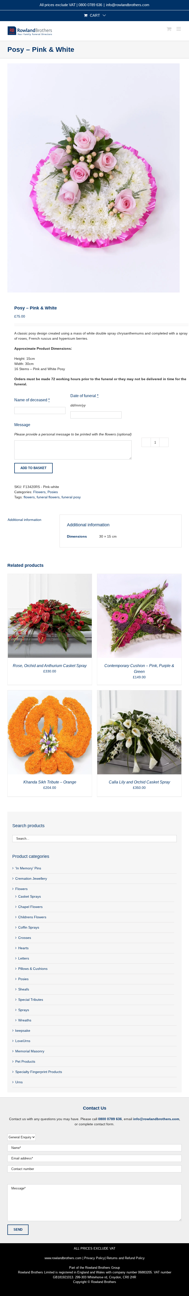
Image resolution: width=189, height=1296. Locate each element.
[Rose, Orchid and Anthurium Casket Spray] (50, 576)
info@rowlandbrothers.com (127, 5)
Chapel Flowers (30, 907)
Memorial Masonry (29, 1051)
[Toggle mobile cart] (169, 28)
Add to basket (33, 468)
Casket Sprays (29, 896)
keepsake (22, 1030)
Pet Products (25, 1061)
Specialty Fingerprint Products (38, 1072)
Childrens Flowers (32, 917)
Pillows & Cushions (32, 969)
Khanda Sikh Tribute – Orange (49, 782)
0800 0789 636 (90, 5)
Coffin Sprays (28, 927)
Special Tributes (30, 1000)
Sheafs (23, 989)
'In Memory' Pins (28, 868)
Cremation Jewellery (31, 878)
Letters (23, 958)
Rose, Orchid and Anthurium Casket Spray (50, 666)
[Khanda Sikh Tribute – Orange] (50, 693)
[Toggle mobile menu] (179, 28)
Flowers (39, 492)
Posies (52, 492)
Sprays (23, 1010)
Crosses (24, 938)
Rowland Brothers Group (102, 1267)
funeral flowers (48, 497)
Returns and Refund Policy (126, 1258)
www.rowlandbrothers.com (63, 1258)
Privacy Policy (94, 1258)
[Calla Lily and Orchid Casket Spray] (139, 693)
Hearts (23, 948)
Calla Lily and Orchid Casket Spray (139, 782)
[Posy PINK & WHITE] (94, 178)
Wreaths (24, 1020)
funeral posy (71, 497)
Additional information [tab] (24, 520)
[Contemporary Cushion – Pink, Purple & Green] (139, 576)
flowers (29, 497)
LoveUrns (22, 1041)
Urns (19, 1082)
